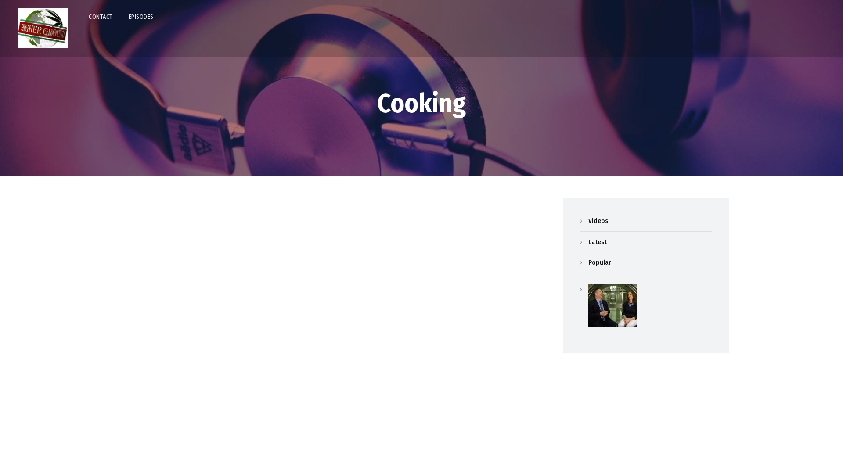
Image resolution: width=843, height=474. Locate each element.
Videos (598, 221)
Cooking (156, 300)
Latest (597, 242)
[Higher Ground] (43, 28)
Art (133, 300)
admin (143, 333)
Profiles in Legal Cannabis (198, 316)
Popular (599, 262)
